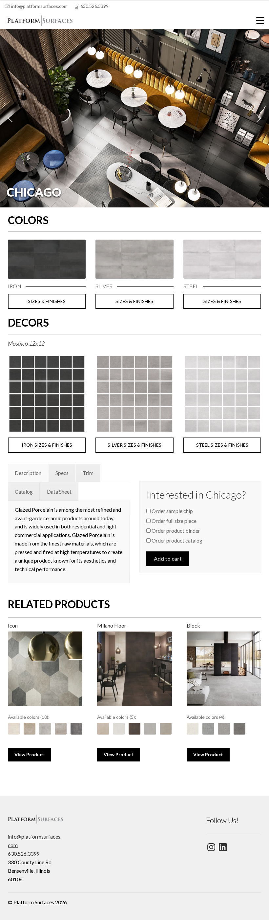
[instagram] (261, 6)
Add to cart (168, 558)
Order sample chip (172, 511)
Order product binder (175, 530)
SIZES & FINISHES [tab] (47, 301)
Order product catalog (176, 540)
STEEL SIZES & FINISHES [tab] (222, 445)
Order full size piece (174, 521)
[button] (134, 118)
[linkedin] (248, 6)
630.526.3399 (94, 6)
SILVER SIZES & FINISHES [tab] (134, 445)
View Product (29, 754)
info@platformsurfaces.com (39, 6)
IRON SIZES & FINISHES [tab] (47, 445)
